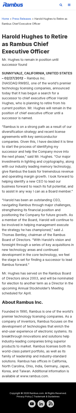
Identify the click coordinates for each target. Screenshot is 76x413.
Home (5, 18)
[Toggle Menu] (69, 4)
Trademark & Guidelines (47, 396)
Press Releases (21, 18)
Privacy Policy (24, 396)
